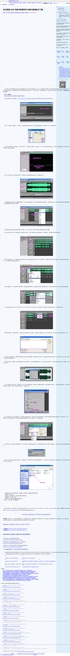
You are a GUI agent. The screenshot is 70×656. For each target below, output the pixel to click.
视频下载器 (34, 2)
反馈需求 (23, 12)
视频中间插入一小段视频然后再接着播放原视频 (47, 561)
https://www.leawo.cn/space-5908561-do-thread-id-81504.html (13, 546)
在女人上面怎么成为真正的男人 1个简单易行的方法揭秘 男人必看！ (14, 570)
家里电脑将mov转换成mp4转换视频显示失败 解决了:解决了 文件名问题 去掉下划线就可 (17, 577)
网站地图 (12, 653)
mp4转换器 (29, 653)
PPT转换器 (29, 2)
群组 (55, 3)
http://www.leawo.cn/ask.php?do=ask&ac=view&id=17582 (11, 606)
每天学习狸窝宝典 (17, 549)
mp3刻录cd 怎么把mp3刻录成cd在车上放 (12, 558)
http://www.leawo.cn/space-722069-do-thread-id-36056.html (11, 598)
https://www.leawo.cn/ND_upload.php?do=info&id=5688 (27, 98)
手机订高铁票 (22, 524)
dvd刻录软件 (26, 575)
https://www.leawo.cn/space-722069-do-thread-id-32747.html (17, 528)
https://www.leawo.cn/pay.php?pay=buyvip (13, 510)
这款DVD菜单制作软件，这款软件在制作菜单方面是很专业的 (13, 575)
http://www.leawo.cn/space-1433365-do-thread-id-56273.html (11, 637)
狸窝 (4, 12)
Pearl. (5, 643)
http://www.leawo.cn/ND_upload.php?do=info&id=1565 (10, 610)
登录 (17, 0)
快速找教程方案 (17, 12)
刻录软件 (20, 2)
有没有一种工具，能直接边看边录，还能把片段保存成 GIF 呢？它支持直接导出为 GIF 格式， (19, 579)
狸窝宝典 (12, 4)
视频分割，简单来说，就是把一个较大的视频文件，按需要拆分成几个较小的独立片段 (17, 571)
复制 (6, 12)
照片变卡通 (27, 524)
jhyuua (5, 604)
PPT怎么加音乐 (25, 514)
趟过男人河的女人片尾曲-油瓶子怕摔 (28, 558)
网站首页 (11, 2)
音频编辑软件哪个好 (9, 549)
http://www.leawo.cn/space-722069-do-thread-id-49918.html (11, 614)
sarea (5, 585)
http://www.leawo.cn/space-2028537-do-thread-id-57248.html (11, 641)
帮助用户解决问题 (29, 570)
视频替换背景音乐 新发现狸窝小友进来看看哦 (30, 561)
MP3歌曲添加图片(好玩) (32, 514)
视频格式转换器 (20, 653)
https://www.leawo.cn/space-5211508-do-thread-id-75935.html (12, 543)
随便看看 (51, 3)
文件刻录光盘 (17, 524)
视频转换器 (16, 2)
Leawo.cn (1, 654)
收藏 (8, 12)
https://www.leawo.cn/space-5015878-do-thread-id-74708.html (13, 539)
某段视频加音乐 (6, 524)
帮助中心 (34, 577)
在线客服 (26, 12)
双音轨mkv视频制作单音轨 (46, 514)
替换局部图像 (12, 524)
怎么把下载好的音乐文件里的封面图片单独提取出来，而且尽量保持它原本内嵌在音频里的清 (18, 573)
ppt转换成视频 (33, 653)
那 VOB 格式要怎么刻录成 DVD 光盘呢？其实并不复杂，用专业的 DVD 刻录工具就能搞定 (18, 576)
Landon (5, 596)
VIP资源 (38, 2)
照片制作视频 (42, 653)
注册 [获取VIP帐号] (12, 0)
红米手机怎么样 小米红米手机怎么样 (11, 561)
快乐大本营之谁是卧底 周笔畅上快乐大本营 (12, 566)
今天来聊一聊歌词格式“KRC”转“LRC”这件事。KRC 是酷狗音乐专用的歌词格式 (16, 572)
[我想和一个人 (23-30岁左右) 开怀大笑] (56, 6)
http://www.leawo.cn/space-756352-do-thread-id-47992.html (11, 626)
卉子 (5, 608)
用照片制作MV (38, 514)
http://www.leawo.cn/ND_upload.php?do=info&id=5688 (24, 651)
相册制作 (24, 2)
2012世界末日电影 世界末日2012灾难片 (45, 564)
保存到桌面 (12, 12)
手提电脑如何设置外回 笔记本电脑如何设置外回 (30, 566)
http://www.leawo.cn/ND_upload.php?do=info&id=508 (10, 618)
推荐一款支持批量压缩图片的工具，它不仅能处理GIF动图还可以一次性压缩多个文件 (17, 578)
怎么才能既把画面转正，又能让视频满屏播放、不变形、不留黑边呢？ (15, 574)
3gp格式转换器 (25, 653)
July (5, 650)
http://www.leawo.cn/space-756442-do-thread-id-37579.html (11, 587)
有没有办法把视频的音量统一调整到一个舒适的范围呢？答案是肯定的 (15, 580)
